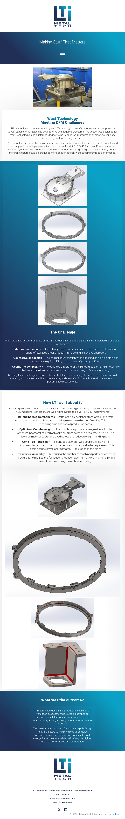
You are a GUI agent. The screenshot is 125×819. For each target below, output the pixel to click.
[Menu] (62, 53)
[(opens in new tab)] (62, 14)
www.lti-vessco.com (63, 802)
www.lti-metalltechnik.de (62, 798)
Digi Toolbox (113, 814)
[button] (59, 809)
